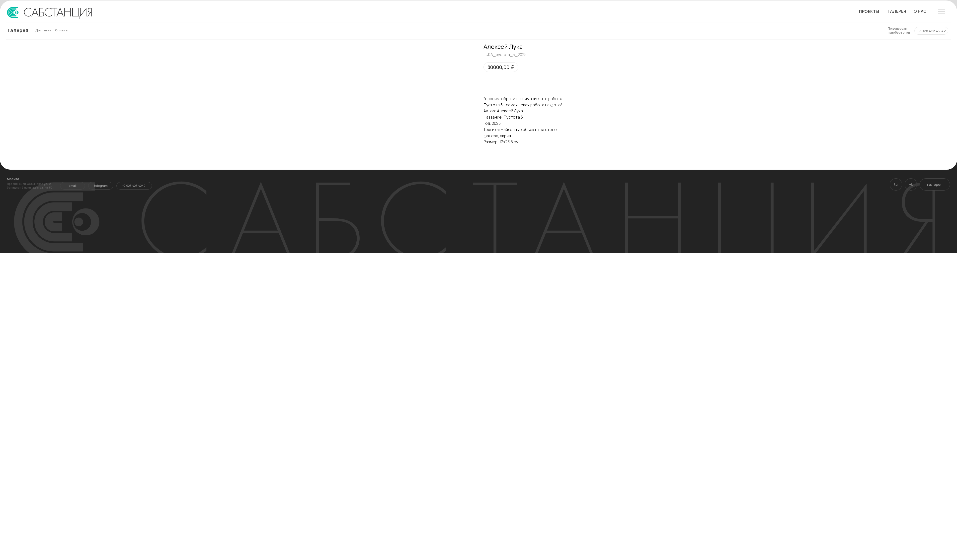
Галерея (18, 30)
